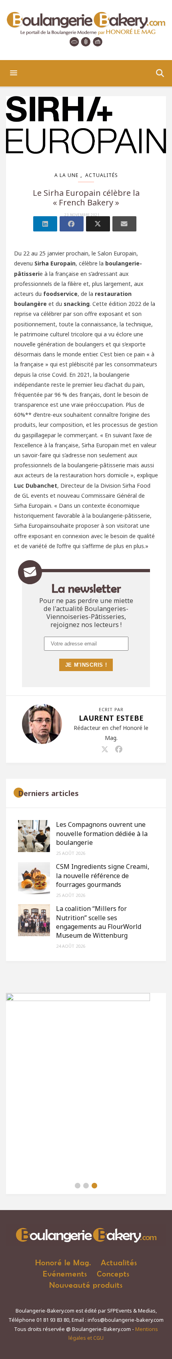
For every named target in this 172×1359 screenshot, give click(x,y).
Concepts (113, 1273)
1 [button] (77, 1185)
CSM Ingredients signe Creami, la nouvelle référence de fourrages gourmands (102, 875)
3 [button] (94, 1185)
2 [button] (86, 1185)
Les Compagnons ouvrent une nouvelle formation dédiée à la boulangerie (102, 833)
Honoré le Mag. (63, 1262)
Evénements (65, 1273)
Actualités (101, 175)
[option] (86, 1085)
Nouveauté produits (86, 1284)
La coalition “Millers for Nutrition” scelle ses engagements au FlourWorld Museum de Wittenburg (98, 922)
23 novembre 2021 (82, 215)
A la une (66, 175)
